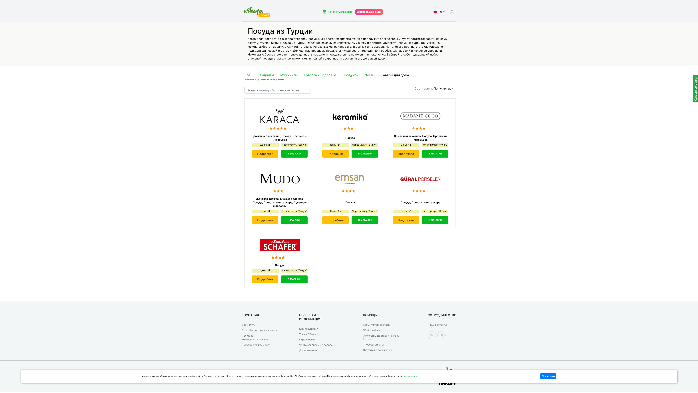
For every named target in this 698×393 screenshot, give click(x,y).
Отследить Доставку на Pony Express (381, 337)
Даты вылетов (308, 350)
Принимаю (548, 376)
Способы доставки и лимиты (260, 330)
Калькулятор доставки (377, 324)
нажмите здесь (411, 376)
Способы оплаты (373, 344)
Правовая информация (256, 344)
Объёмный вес (372, 330)
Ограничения (307, 339)
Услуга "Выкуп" (308, 334)
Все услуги (248, 324)
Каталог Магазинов (340, 11)
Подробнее (265, 154)
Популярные (442, 88)
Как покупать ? (308, 328)
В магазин (294, 153)
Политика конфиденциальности (255, 337)
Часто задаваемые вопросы (317, 344)
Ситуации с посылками (377, 350)
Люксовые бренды (369, 11)
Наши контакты (437, 324)
